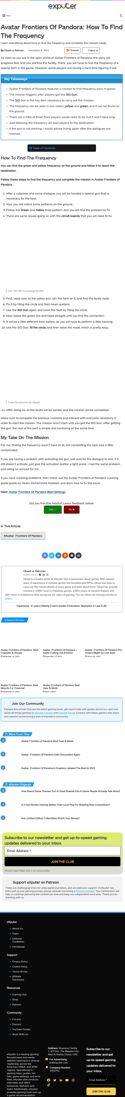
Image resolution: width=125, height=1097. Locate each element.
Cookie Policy (19, 966)
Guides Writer (29, 574)
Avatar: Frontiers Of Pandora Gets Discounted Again (50, 754)
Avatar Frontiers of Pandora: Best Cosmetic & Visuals (19, 651)
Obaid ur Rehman (12, 50)
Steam (8, 598)
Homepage (18, 946)
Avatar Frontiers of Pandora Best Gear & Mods (47, 740)
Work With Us (20, 1034)
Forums (16, 1019)
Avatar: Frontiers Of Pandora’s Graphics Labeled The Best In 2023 (58, 768)
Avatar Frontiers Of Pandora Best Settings (37, 491)
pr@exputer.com (58, 1062)
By (2, 50)
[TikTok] (49, 1085)
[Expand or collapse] (92, 148)
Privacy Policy (20, 961)
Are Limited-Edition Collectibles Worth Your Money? (50, 818)
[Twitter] (52, 555)
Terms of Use (20, 971)
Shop (15, 999)
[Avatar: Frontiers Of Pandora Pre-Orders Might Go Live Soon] (104, 636)
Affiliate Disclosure (18, 978)
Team (15, 933)
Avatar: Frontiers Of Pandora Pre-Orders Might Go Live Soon (104, 651)
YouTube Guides (21, 1029)
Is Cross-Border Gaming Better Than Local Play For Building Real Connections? (65, 804)
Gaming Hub (19, 994)
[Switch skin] (121, 15)
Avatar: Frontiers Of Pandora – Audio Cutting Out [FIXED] (60, 651)
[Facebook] (45, 555)
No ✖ (72, 509)
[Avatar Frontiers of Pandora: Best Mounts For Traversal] (19, 671)
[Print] (78, 555)
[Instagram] (73, 1080)
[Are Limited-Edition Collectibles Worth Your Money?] (10, 822)
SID (17, 100)
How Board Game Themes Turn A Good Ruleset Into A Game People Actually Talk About (70, 791)
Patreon (16, 1004)
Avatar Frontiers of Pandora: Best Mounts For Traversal (19, 686)
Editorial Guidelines (18, 940)
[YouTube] (67, 1080)
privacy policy (43, 870)
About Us (17, 928)
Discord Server (66, 712)
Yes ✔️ (53, 509)
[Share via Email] (72, 555)
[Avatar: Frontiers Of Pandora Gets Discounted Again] (10, 758)
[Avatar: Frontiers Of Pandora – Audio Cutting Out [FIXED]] (62, 636)
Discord (16, 1024)
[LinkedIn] (58, 555)
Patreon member (85, 890)
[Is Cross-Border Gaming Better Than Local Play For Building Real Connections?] (10, 808)
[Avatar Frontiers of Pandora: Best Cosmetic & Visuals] (19, 636)
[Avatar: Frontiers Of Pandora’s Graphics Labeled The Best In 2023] (10, 772)
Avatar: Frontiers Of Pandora (24, 535)
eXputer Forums (44, 712)
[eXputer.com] (62, 6)
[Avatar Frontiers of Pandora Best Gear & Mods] (62, 671)
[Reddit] (65, 555)
